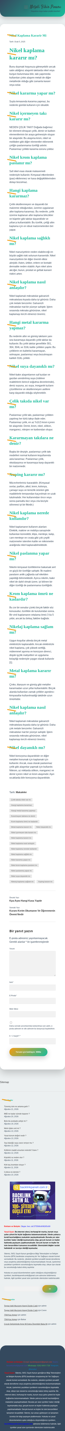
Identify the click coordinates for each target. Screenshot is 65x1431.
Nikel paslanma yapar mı (21, 871)
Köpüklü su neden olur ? (14, 1157)
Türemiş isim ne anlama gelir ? (16, 1106)
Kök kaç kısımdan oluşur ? (15, 1165)
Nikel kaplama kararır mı (21, 838)
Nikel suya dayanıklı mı (20, 876)
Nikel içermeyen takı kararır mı (23, 832)
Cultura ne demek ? (12, 1172)
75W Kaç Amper (10, 1315)
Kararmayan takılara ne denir (23, 816)
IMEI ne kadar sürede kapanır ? (17, 1114)
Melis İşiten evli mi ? (12, 1128)
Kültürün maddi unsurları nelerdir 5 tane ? (21, 1150)
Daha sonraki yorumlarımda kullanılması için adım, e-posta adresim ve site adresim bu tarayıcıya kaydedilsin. (32, 1027)
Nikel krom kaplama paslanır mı (24, 865)
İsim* (11, 982)
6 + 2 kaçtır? (15, 1036)
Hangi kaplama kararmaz (21, 805)
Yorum (12, 949)
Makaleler (21, 792)
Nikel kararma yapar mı (20, 860)
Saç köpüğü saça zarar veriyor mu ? (19, 1143)
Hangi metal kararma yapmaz (23, 811)
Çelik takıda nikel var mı (21, 800)
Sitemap (4, 1082)
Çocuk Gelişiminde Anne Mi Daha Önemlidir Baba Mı (25, 1324)
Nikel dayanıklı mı (43, 827)
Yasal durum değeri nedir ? (15, 1136)
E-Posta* (13, 996)
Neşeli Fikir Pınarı (45, 7)
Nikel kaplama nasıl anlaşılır (22, 843)
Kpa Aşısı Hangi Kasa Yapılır (25, 900)
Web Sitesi (13, 1009)
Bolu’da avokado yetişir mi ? (15, 1121)
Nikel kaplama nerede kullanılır (24, 849)
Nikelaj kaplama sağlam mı (22, 882)
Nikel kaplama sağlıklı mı (21, 854)
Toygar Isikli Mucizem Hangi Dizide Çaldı (21, 1306)
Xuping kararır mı (45, 882)
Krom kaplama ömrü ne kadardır (24, 822)
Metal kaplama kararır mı (21, 827)
